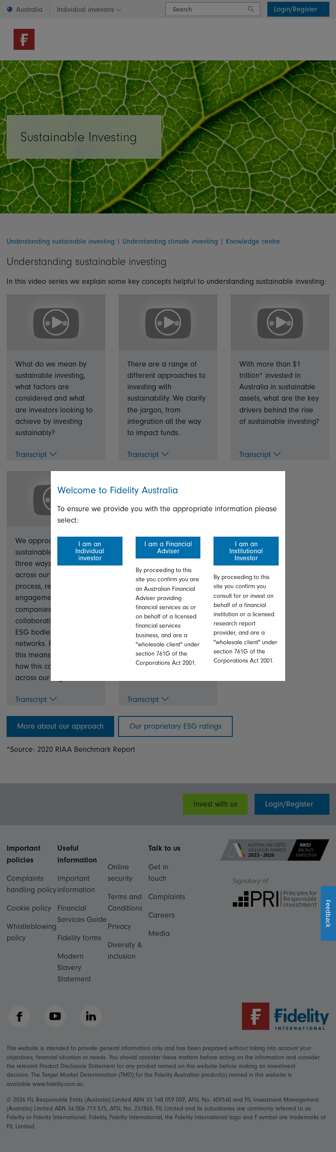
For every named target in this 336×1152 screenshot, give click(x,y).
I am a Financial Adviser (168, 547)
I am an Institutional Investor (246, 551)
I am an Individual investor (89, 551)
